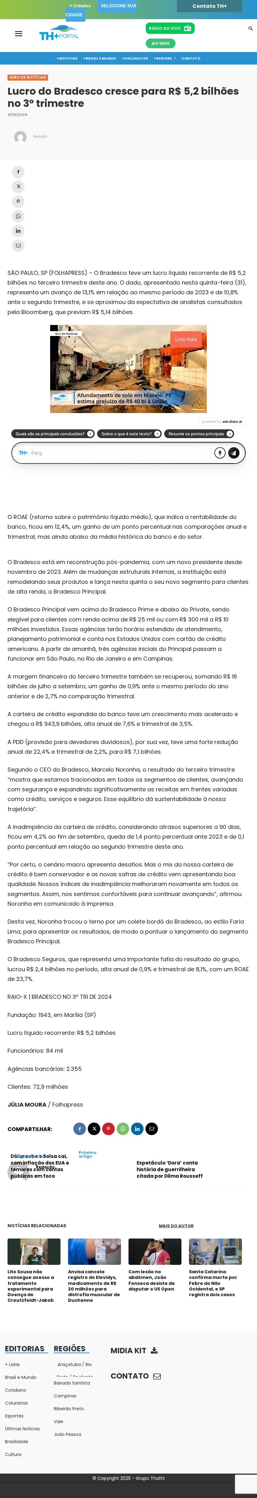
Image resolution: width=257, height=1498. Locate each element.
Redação (40, 136)
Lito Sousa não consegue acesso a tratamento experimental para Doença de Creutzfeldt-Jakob (31, 1286)
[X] (18, 187)
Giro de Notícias (27, 77)
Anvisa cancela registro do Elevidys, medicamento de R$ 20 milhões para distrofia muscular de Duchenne (94, 1286)
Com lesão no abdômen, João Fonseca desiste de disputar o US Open (151, 1280)
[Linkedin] (18, 231)
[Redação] (20, 137)
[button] (251, 29)
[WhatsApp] (18, 216)
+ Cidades (80, 5)
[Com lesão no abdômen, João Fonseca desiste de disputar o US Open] (154, 1252)
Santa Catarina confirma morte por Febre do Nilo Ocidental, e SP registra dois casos (213, 1283)
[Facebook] (18, 172)
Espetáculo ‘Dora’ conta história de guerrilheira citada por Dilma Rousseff (170, 1169)
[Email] (18, 245)
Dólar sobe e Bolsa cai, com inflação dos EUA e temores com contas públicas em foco (40, 1166)
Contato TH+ (209, 6)
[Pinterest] (18, 201)
